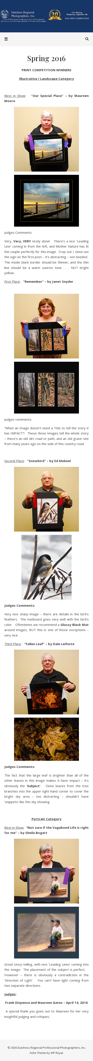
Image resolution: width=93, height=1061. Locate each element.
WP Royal (57, 1053)
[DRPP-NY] (46, 16)
